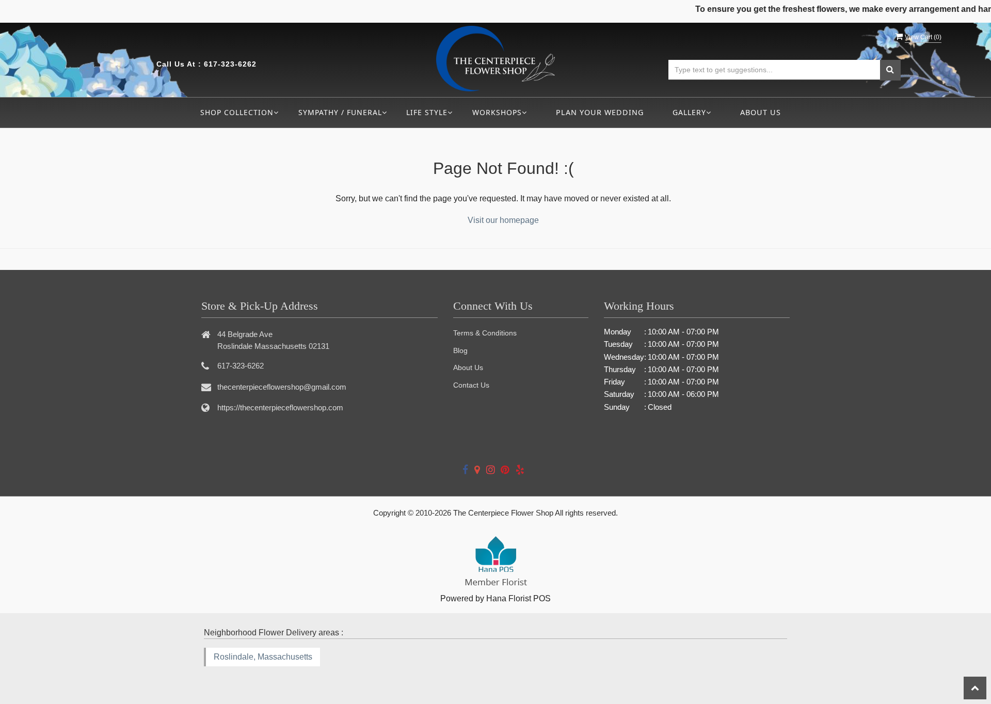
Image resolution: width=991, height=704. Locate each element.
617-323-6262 (230, 64)
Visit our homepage (503, 220)
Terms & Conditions (485, 333)
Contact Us (471, 385)
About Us (760, 112)
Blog (460, 350)
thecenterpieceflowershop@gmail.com (281, 386)
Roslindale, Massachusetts (263, 656)
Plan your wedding (600, 112)
